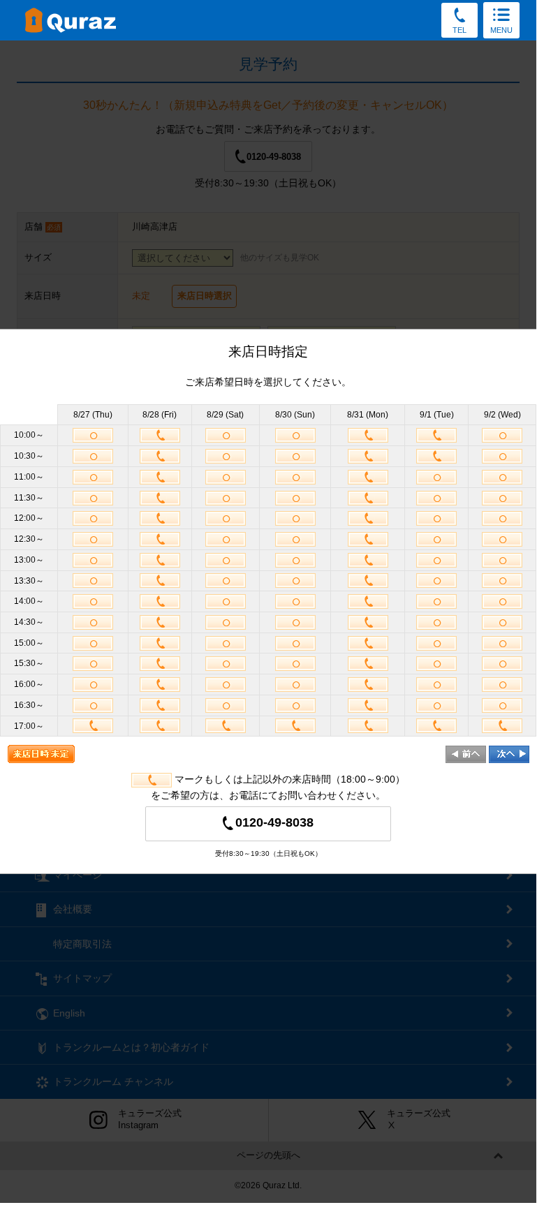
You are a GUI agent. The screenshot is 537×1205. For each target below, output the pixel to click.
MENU (501, 30)
